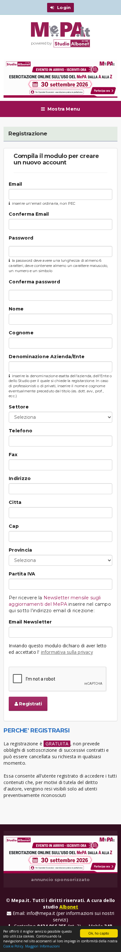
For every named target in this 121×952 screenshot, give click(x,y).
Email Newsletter (30, 622)
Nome (16, 309)
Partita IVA (22, 574)
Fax (13, 454)
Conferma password (34, 282)
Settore (18, 407)
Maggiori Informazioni (42, 946)
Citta (15, 502)
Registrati (30, 704)
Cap (14, 526)
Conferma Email (29, 214)
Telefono (20, 431)
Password (21, 238)
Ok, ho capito (98, 933)
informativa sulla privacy (67, 652)
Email (15, 184)
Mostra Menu (63, 109)
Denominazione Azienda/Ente (47, 356)
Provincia (20, 550)
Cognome (21, 333)
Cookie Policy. (13, 946)
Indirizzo (20, 478)
